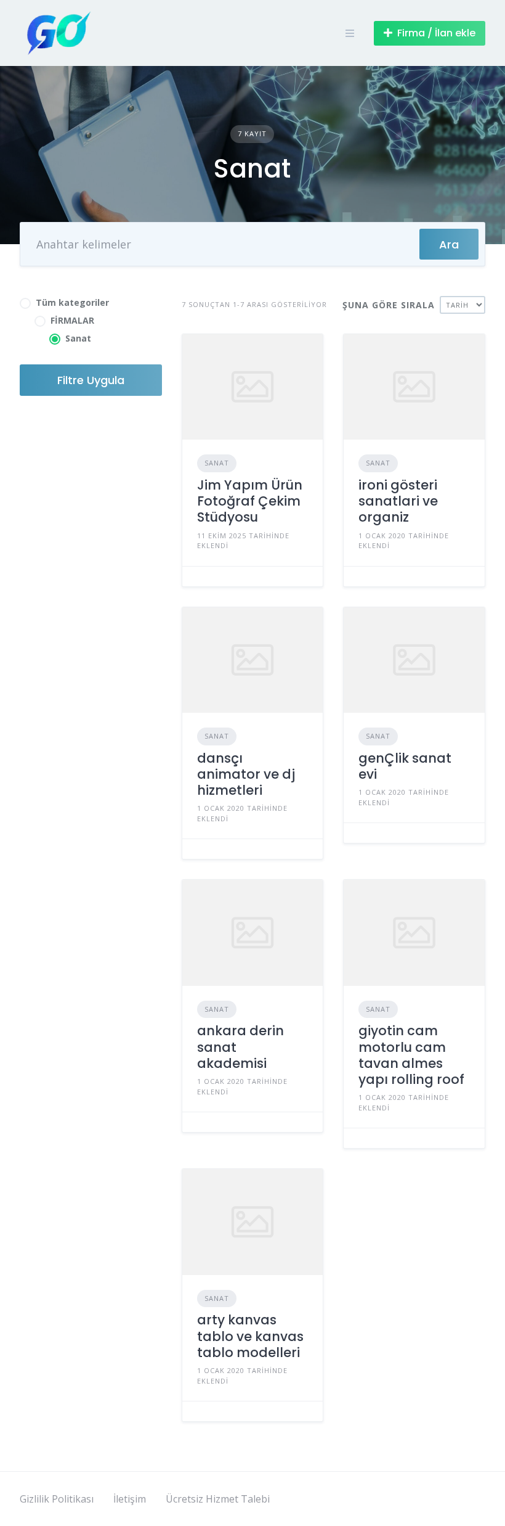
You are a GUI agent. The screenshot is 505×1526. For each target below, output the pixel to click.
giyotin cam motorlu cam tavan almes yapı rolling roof (411, 1055)
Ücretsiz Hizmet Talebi (218, 1499)
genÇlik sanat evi (404, 766)
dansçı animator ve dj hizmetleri (246, 774)
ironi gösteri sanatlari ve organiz (398, 501)
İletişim (129, 1499)
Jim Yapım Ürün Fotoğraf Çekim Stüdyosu (249, 501)
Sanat (216, 462)
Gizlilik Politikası (57, 1499)
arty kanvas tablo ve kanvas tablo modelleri (250, 1336)
